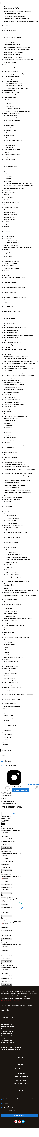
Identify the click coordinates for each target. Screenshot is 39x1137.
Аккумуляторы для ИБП (8, 1026)
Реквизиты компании (21, 1076)
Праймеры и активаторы (11, 452)
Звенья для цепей (9, 585)
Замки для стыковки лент (11, 69)
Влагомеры (7, 347)
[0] (35, 788)
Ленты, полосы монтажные (14, 554)
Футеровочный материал (11, 76)
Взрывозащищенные (12, 123)
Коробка (6, 511)
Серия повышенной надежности (15, 118)
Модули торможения (10, 30)
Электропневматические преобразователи (16, 637)
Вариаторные (10, 316)
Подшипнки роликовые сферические (14, 287)
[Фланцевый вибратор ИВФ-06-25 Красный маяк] (14, 897)
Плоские (6, 309)
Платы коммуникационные (13, 37)
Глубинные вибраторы (10, 101)
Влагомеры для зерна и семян (12, 351)
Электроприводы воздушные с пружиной (16, 696)
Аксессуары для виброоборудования (14, 188)
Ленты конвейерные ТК (11, 330)
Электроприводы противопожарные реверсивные (18, 694)
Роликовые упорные (10, 294)
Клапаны (6, 649)
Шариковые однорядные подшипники (15, 277)
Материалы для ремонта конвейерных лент (17, 74)
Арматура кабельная (10, 668)
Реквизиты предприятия (11, 718)
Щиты (5, 579)
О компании (21, 1073)
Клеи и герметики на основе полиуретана (16, 445)
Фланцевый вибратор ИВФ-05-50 (11, 853)
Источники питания (9, 90)
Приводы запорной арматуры (12, 687)
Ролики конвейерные (10, 97)
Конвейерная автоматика (11, 261)
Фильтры (6, 652)
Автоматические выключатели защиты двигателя (18, 59)
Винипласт (7, 231)
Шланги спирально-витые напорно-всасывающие (18, 492)
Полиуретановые (11, 437)
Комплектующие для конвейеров (13, 67)
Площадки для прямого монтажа (15, 534)
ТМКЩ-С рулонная (9, 192)
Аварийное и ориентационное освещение (16, 356)
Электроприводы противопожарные (14, 691)
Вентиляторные (8, 306)
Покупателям (7, 737)
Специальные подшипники (11, 299)
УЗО (7, 171)
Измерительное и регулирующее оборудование (18, 618)
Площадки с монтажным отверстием (16, 532)
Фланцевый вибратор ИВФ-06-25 (11, 899)
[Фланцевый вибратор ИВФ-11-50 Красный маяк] (14, 920)
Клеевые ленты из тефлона (12, 399)
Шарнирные (7, 289)
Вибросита (7, 152)
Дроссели (6, 659)
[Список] (4, 824)
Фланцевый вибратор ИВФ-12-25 (11, 967)
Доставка (5, 744)
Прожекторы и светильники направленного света (18, 373)
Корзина (3, 755)
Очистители (7, 459)
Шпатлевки (7, 442)
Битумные (9, 432)
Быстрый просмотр (7, 828)
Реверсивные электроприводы (13, 699)
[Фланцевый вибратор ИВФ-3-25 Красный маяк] (14, 828)
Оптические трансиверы (11, 613)
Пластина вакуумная (10, 209)
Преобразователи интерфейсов (13, 52)
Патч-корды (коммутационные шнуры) (15, 592)
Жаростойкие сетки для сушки (13, 387)
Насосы (6, 249)
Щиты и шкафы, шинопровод (12, 577)
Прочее (6, 495)
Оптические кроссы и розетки (12, 604)
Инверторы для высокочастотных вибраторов (20, 185)
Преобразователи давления (12, 54)
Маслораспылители (9, 644)
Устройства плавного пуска (12, 13)
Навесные (8, 103)
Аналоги (6, 739)
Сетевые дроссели (11, 664)
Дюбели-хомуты (11, 549)
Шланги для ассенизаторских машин (14, 485)
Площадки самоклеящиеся (13, 537)
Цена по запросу (7, 847)
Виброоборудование (10, 100)
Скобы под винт (10, 544)
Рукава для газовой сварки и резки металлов (17, 480)
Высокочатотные (11, 130)
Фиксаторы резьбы (9, 420)
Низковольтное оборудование (13, 7)
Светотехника (8, 354)
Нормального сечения (12, 320)
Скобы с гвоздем (11, 547)
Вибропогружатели (9, 159)
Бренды (4, 708)
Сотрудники (7, 730)
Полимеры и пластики (10, 219)
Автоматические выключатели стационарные (17, 11)
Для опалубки (10, 125)
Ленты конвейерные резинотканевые (15, 327)
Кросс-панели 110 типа (10, 599)
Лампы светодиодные (10, 378)
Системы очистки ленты (11, 81)
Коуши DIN (9, 567)
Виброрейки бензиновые (11, 157)
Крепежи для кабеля (12, 542)
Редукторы (9, 256)
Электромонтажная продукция (13, 497)
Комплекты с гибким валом (13, 108)
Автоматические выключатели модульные (16, 18)
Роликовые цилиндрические (12, 280)
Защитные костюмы (10, 406)
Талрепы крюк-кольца (12, 574)
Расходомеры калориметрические (14, 625)
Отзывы (6, 720)
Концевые (9, 501)
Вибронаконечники (11, 166)
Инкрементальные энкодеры (12, 273)
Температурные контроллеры (12, 620)
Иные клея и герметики (10, 454)
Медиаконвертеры (9, 616)
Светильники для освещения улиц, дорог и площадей (19, 363)
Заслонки (8, 178)
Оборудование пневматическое (13, 628)
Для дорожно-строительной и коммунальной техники (19, 204)
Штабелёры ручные (11, 240)
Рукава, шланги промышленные (13, 462)
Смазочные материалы (10, 457)
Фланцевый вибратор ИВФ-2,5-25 (11, 876)
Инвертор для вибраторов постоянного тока (19, 183)
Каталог (4, 5)
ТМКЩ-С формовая (9, 194)
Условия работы (8, 715)
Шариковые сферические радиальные (15, 284)
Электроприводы (11, 163)
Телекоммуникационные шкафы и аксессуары (17, 581)
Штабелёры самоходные (13, 242)
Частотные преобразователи (10, 1019)
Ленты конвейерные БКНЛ (11, 332)
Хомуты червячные (11, 523)
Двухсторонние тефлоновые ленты (14, 384)
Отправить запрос (20, 790)
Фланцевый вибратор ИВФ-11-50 (11, 922)
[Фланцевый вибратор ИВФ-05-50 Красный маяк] (14, 851)
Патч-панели (7, 601)
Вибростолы (7, 142)
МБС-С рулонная (8, 197)
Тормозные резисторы (10, 28)
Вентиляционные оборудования (13, 701)
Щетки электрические (10, 79)
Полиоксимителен (9, 229)
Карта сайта (5, 1010)
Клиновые (7, 314)
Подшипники (7, 275)
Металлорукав (8, 506)
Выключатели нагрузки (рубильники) (14, 16)
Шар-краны (9, 176)
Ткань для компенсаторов (11, 402)
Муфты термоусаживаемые (12, 499)
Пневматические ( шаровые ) (14, 140)
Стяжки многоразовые (12, 518)
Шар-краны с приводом (11, 680)
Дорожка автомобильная (11, 202)
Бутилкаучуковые (11, 435)
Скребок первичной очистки (14, 83)
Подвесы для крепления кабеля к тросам (18, 559)
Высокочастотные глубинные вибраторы (18, 111)
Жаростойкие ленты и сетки (12, 380)
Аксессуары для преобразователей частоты (17, 47)
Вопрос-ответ (8, 723)
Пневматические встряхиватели (13, 657)
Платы (6, 33)
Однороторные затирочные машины (17, 173)
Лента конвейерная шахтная (12, 342)
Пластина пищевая (9, 217)
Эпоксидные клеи (9, 447)
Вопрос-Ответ (21, 1080)
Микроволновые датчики (11, 268)
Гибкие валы (9, 168)
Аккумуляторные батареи (11, 92)
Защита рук (7, 409)
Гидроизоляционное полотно (12, 382)
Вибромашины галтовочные (12, 149)
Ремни (5, 302)
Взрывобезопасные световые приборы (15, 358)
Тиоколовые (9, 430)
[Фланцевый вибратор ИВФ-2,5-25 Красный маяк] (14, 874)
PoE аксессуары (8, 608)
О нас (3, 713)
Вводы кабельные (9, 670)
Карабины (9, 564)
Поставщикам (8, 734)
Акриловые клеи (8, 450)
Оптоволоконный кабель (11, 62)
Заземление (7, 508)
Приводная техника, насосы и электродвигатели (18, 247)
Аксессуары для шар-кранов (12, 685)
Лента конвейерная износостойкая (14, 345)
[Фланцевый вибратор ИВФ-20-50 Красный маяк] (14, 943)
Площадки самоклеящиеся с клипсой (16, 557)
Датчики (6, 270)
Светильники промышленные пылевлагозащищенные (19, 375)
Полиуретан (7, 226)
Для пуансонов (10, 135)
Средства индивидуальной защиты (14, 404)
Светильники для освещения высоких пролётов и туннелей (21, 361)
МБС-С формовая (9, 199)
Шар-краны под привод (11, 682)
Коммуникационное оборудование (14, 606)
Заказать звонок (33, 784)
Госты (5, 727)
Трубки (6, 647)
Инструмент (7, 411)
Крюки (8, 569)
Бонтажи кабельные (12, 552)
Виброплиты (9, 147)
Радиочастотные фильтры (12, 44)
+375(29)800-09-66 (10, 765)
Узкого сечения (10, 323)
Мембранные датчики (10, 263)
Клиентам (5, 732)
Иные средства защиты (11, 414)
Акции (3, 711)
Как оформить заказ (10, 725)
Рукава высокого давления (11, 482)
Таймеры (6, 623)
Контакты (5, 747)
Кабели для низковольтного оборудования (16, 49)
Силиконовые (10, 427)
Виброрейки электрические (12, 154)
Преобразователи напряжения (13, 57)
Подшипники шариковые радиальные (15, 297)
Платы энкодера (10, 34)
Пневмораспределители (11, 634)
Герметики (7, 423)
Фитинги (6, 654)
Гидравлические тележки (11, 245)
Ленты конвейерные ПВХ (11, 337)
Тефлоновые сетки (9, 397)
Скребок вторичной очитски (14, 85)
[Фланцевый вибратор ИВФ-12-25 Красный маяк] (14, 965)
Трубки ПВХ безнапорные (11, 487)
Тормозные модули (9, 258)
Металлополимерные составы (12, 440)
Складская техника (9, 236)
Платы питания (10, 42)
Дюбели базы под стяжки (13, 530)
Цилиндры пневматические (12, 629)
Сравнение (4, 752)
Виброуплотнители (9, 145)
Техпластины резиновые (8, 1028)
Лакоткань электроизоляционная (13, 389)
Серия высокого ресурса (13, 120)
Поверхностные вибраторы (12, 113)
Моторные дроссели (12, 661)
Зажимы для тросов (11, 562)
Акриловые (9, 425)
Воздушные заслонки (10, 703)
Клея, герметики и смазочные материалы (16, 416)
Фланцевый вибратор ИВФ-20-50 (11, 944)
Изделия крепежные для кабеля (13, 525)
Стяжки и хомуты (9, 513)
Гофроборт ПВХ (8, 340)
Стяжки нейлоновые (12, 515)
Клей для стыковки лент (11, 71)
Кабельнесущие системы (11, 666)
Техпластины (7, 190)
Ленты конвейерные (10, 325)
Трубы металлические (10, 673)
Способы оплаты (21, 1069)
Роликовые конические (10, 282)
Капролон (6, 221)
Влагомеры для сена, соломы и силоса (15, 349)
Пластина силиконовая (10, 214)
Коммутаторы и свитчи (10, 611)
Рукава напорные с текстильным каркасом (16, 466)
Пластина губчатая (9, 212)
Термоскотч (7, 394)
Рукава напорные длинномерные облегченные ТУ (18, 473)
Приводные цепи (9, 584)
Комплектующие (9, 162)
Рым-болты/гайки (11, 572)
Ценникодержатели (11, 539)
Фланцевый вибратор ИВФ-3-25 (10, 830)
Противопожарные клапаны (12, 706)
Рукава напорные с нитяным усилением (15, 464)
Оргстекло (7, 234)
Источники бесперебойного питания (14, 95)
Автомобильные (10, 127)
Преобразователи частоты (12, 8)
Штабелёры (7, 238)
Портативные (10, 106)
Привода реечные (9, 632)
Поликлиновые (8, 304)
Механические (10, 137)
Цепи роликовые (9, 588)
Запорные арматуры (10, 678)
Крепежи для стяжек (12, 527)
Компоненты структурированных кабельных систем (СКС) (21, 590)
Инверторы (7, 181)
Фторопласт (7, 224)
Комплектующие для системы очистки (17, 88)
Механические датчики (10, 265)
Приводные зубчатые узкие (12, 311)
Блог (3, 742)
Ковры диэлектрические (11, 207)
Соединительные (11, 503)
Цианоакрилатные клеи (11, 418)
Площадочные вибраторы (9, 1035)
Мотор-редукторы (11, 253)
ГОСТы (21, 1090)
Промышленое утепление (11, 392)
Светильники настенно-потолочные (14, 366)
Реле (5, 64)
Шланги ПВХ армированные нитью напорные (17, 490)
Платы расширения (11, 39)
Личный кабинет (6, 750)
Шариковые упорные (10, 292)
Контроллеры (8, 642)
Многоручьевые (10, 318)
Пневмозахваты (8, 639)
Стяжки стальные (11, 520)
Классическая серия (11, 115)
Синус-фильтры (8, 25)
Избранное (4, 753)
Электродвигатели (9, 252)
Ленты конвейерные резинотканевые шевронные (18, 335)
